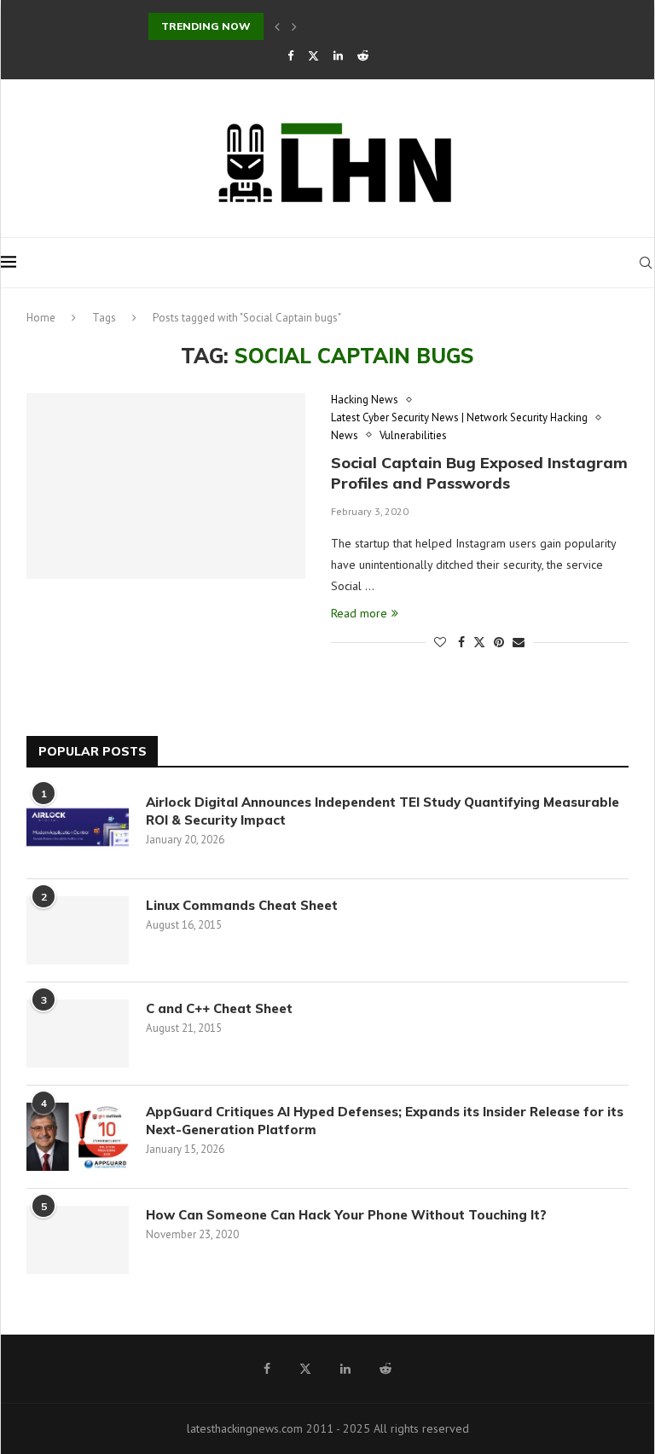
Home (40, 317)
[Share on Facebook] (461, 642)
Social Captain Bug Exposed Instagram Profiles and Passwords (479, 473)
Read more (359, 613)
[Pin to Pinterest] (499, 642)
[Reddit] (362, 56)
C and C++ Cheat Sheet (219, 1008)
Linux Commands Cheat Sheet (242, 905)
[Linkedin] (338, 56)
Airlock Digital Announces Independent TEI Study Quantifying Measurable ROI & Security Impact (382, 811)
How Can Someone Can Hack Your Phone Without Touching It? (350, 1215)
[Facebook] (290, 56)
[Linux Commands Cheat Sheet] (77, 930)
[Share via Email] (519, 642)
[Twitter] (313, 56)
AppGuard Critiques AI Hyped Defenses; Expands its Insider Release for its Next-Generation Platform (384, 1121)
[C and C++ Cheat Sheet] (77, 1033)
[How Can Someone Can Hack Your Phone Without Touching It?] (77, 1240)
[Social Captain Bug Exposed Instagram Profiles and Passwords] (165, 486)
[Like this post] (440, 642)
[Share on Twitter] (479, 642)
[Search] (645, 262)
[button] (277, 26)
